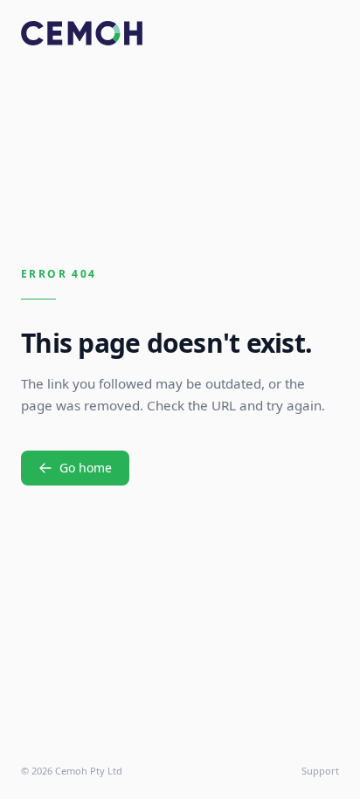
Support (320, 770)
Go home (85, 467)
